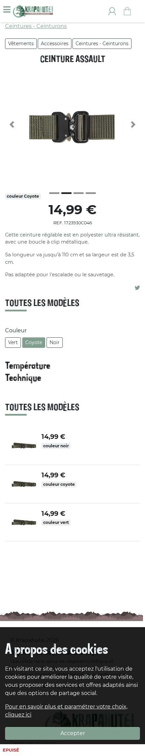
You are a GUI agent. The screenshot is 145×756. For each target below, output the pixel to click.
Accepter (72, 733)
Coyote (33, 342)
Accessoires (54, 43)
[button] (12, 124)
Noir (55, 342)
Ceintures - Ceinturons (102, 43)
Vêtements (21, 43)
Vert (13, 342)
